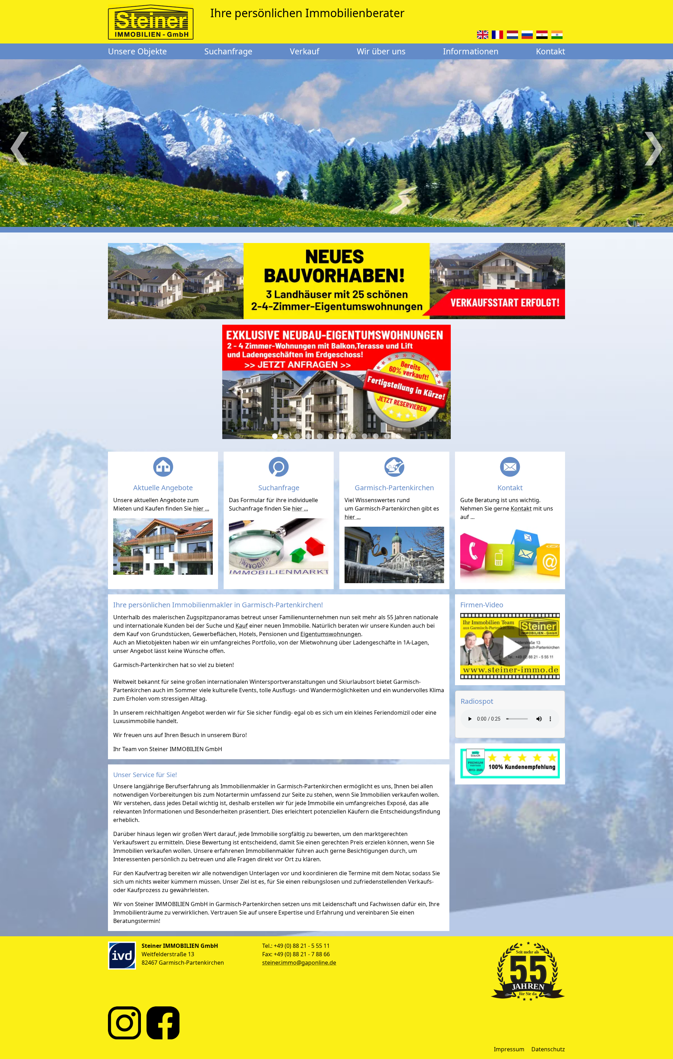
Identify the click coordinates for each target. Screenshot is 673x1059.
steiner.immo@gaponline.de (299, 962)
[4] (308, 436)
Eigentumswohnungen (330, 634)
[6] (331, 436)
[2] (286, 436)
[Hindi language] (557, 35)
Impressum (509, 1049)
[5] (319, 436)
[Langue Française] (497, 35)
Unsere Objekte (137, 51)
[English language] (482, 35)
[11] (387, 436)
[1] (275, 436)
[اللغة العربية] (542, 35)
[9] (364, 436)
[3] (297, 436)
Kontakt (550, 51)
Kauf (242, 625)
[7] (342, 436)
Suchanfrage (228, 51)
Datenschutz (548, 1049)
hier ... (201, 508)
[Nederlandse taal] (512, 35)
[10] (376, 436)
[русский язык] (527, 35)
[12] (398, 436)
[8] (353, 436)
